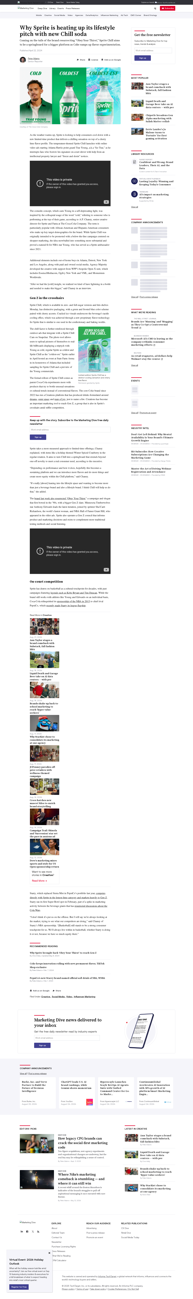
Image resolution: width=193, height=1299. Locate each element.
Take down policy (98, 1289)
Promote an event (148, 412)
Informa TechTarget (107, 1276)
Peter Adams (34, 58)
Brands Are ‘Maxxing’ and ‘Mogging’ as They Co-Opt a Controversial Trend (152, 324)
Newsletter (56, 1242)
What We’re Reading (61, 1255)
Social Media (59, 15)
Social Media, (59, 996)
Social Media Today (73, 2)
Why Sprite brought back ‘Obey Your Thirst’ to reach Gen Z (63, 952)
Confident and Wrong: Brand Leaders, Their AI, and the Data (156, 165)
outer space (43, 399)
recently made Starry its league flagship (66, 605)
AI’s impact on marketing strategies (154, 196)
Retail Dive (59, 2)
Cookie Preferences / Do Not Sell (123, 1289)
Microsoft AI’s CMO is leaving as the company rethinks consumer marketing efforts (152, 341)
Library (52, 8)
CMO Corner (136, 15)
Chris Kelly (36, 956)
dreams (33, 399)
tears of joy (59, 399)
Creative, (46, 996)
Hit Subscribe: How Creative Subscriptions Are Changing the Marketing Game (150, 454)
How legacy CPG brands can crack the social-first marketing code (83, 1143)
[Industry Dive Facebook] (27, 1231)
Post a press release (149, 297)
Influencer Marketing (109, 15)
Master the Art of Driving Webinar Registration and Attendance (151, 470)
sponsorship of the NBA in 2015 (73, 601)
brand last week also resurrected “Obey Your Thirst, (60, 498)
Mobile (39, 15)
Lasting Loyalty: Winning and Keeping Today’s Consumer (156, 183)
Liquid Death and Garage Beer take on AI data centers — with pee (160, 104)
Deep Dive (42, 8)
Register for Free (19, 1287)
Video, (69, 996)
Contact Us (57, 1237)
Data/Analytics (92, 15)
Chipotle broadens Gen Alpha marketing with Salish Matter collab (159, 118)
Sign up (38, 437)
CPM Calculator (59, 1260)
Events (61, 8)
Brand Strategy (150, 15)
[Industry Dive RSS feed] (38, 1231)
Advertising (91, 1228)
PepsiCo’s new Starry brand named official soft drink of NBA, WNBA (67, 978)
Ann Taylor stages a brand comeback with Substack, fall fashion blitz (158, 88)
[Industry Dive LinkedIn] (22, 1231)
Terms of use (82, 1289)
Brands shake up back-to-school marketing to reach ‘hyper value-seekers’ (156, 1172)
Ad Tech (124, 15)
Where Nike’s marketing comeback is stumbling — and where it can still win (81, 1179)
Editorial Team (58, 1232)
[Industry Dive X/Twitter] (33, 1231)
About (54, 1228)
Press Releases (73, 8)
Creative (48, 15)
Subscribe (169, 8)
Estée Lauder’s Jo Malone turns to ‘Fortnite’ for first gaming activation (156, 134)
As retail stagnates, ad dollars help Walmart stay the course (151, 357)
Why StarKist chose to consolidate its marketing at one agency (155, 1188)
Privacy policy (68, 1289)
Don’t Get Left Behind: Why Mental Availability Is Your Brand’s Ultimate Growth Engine (152, 437)
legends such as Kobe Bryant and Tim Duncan (74, 592)
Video (70, 15)
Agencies (79, 15)
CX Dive (50, 2)
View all (134, 207)
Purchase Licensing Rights (64, 1246)
